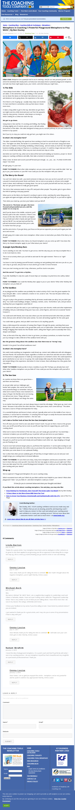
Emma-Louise (17, 567)
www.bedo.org (58, 515)
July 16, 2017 (10, 547)
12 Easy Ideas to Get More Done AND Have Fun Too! (25, 493)
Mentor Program (64, 11)
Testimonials (32, 776)
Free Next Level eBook (29, 11)
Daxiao (63, 532)
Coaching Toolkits (34, 755)
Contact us (31, 779)
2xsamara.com (61, 528)
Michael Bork (13, 588)
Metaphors (46, 25)
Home (4, 11)
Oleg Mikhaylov (61, 534)
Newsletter (24, 14)
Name (5, 722)
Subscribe (7, 778)
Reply (10, 559)
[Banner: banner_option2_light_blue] (37, 21)
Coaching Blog (14, 25)
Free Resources (7, 14)
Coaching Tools (12, 11)
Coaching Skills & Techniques (30, 25)
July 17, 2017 (14, 570)
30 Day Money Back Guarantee (35, 772)
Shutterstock (69, 528)
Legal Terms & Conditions (37, 768)
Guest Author (47, 525)
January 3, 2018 (11, 650)
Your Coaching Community (47, 11)
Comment (6, 702)
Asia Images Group (60, 530)
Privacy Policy (32, 781)
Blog (16, 14)
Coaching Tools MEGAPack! (37, 758)
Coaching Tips (37, 525)
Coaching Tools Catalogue (33, 751)
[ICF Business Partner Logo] (62, 766)
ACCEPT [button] (6, 805)
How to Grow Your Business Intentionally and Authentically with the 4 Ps (33, 496)
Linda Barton (14, 545)
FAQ (28, 766)
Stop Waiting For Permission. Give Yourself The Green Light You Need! (32, 491)
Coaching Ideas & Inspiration (22, 525)
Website (5, 731)
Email (41, 722)
